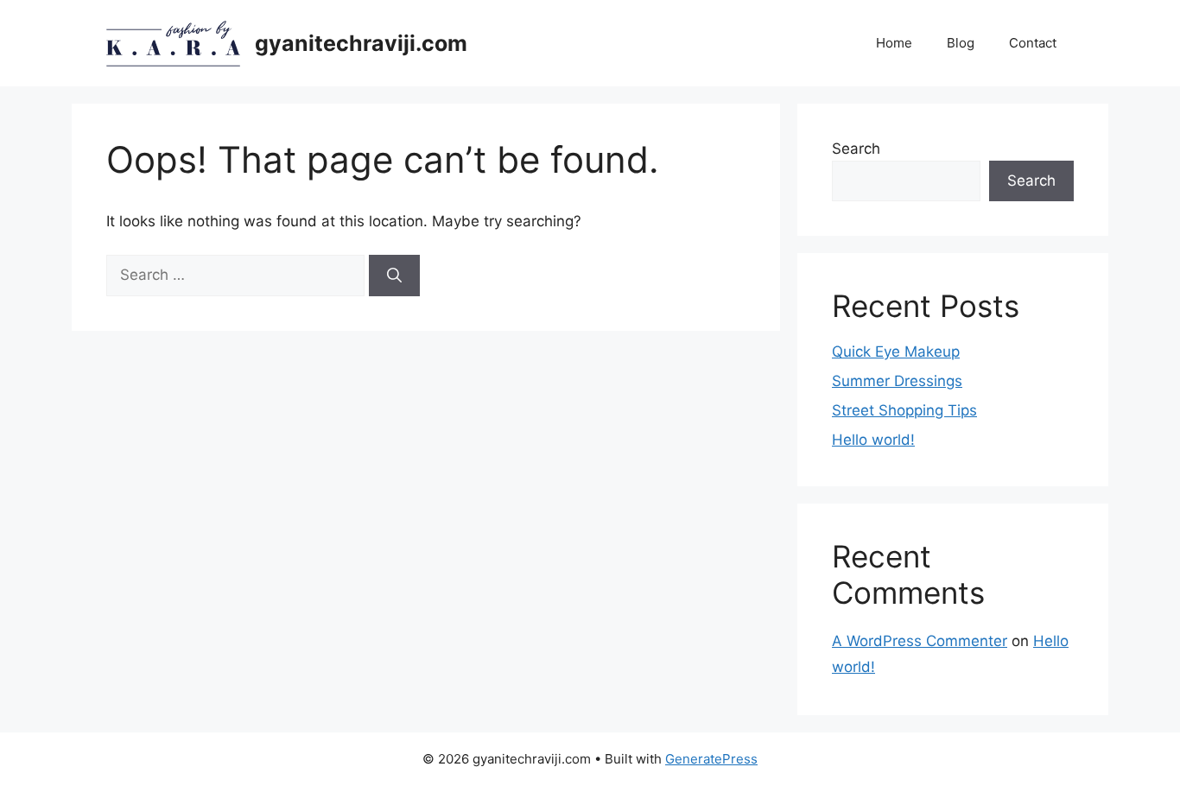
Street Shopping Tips (904, 410)
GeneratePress (711, 759)
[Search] (394, 275)
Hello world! (873, 439)
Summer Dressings (897, 381)
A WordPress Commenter (919, 641)
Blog (960, 43)
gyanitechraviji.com (361, 43)
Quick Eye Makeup (896, 351)
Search (856, 148)
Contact (1032, 43)
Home (894, 43)
